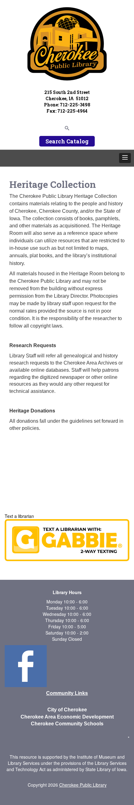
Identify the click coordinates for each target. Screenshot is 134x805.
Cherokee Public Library (83, 785)
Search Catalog (67, 141)
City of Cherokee (67, 709)
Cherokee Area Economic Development (67, 716)
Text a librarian (19, 516)
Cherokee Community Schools (67, 723)
